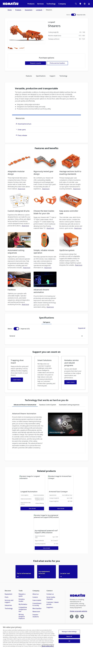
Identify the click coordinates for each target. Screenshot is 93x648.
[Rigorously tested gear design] (45, 161)
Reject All (69, 636)
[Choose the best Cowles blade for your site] (45, 200)
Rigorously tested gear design (43, 172)
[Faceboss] (19, 279)
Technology (51, 4)
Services (40, 4)
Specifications (41, 76)
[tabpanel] (46, 333)
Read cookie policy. (47, 646)
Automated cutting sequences (16, 251)
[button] (20, 373)
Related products (46, 471)
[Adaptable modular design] (19, 161)
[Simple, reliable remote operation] (45, 240)
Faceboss (12, 289)
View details (32, 508)
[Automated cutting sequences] (19, 240)
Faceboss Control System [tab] (47, 405)
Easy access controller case (68, 212)
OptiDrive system (66, 250)
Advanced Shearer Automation (24, 414)
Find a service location (57, 63)
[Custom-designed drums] (19, 200)
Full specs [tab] (46, 322)
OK (69, 641)
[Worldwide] (85, 4)
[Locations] (80, 4)
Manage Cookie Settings (69, 631)
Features (29, 76)
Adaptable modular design (16, 172)
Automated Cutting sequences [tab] (69, 405)
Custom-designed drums (19, 211)
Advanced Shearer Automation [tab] (25, 405)
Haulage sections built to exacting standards (70, 172)
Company (62, 4)
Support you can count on (46, 352)
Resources (20, 118)
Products (30, 4)
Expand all (81, 328)
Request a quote (35, 63)
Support (52, 76)
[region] (46, 636)
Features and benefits (46, 148)
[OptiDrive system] (70, 240)
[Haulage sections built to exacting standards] (70, 161)
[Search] (76, 4)
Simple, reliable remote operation (44, 251)
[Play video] (65, 424)
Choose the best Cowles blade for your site (44, 212)
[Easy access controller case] (70, 200)
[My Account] (89, 4)
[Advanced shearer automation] (45, 279)
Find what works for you (46, 561)
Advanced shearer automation (41, 290)
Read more (21, 189)
